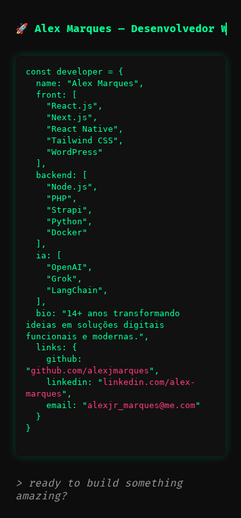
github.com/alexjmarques (90, 370)
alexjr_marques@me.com (141, 405)
